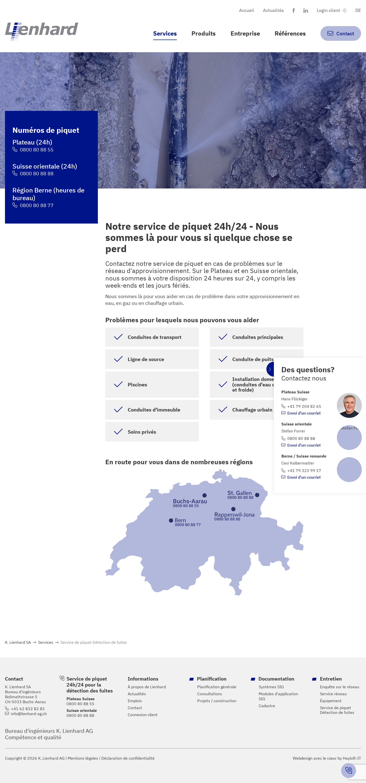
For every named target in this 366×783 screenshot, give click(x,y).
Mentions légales (83, 758)
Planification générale (216, 687)
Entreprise (245, 33)
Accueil (246, 10)
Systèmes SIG (271, 687)
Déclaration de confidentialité (128, 758)
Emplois (135, 700)
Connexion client (143, 714)
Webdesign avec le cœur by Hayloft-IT (327, 758)
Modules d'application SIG (278, 696)
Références (290, 33)
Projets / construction (216, 700)
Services (165, 33)
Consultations (209, 693)
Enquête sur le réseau (339, 687)
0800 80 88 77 (37, 205)
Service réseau (333, 693)
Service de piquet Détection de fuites (337, 710)
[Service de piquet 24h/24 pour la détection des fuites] (348, 770)
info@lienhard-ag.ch (29, 713)
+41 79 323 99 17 (304, 470)
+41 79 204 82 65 (304, 406)
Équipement (331, 700)
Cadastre (267, 705)
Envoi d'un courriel (304, 412)
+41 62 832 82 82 (28, 708)
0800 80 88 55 (37, 149)
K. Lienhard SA (18, 642)
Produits (203, 33)
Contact (135, 707)
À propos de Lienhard (147, 687)
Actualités (273, 10)
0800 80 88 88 (37, 173)
